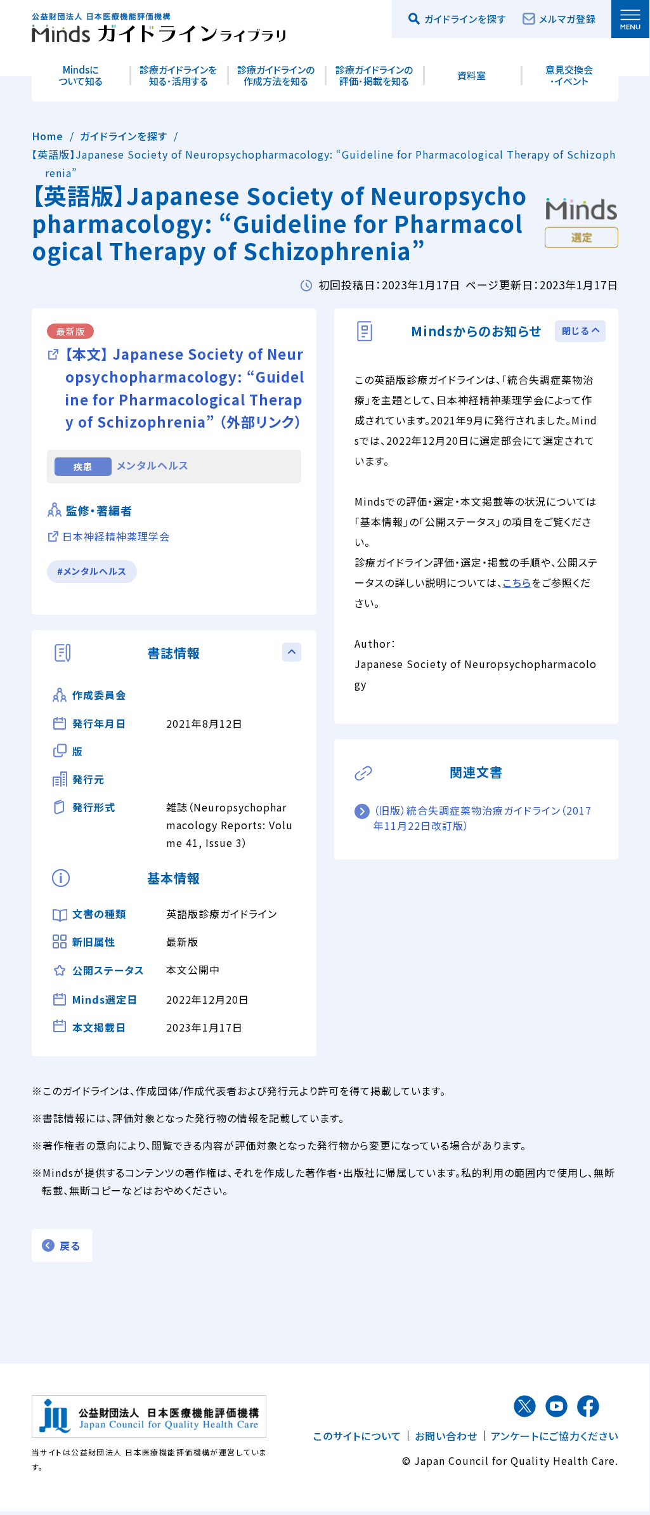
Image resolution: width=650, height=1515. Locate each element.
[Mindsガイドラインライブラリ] (158, 25)
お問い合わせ (446, 1436)
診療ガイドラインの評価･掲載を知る (374, 75)
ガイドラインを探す (123, 135)
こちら (517, 582)
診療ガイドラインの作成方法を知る (276, 75)
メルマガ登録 (567, 18)
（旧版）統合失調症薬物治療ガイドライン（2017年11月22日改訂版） (483, 818)
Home (47, 135)
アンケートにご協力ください (554, 1436)
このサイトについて (357, 1436)
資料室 (471, 75)
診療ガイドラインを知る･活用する (178, 75)
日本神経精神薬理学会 (116, 536)
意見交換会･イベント (569, 75)
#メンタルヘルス (92, 571)
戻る (70, 1245)
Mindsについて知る (80, 75)
